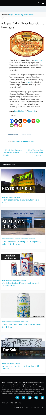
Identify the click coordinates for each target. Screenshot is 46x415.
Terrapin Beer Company (14, 197)
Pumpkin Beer (19, 111)
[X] (16, 121)
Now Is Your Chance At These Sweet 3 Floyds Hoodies (12, 152)
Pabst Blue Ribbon (21, 280)
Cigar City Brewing (16, 15)
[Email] (12, 125)
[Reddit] (25, 121)
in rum (28, 82)
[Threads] (20, 121)
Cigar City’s (39, 60)
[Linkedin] (29, 121)
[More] (20, 125)
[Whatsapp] (38, 121)
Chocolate (17, 141)
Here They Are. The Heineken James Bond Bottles (34, 152)
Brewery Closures (13, 238)
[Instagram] (16, 125)
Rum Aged (30, 141)
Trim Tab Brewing (30, 238)
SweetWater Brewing (22, 321)
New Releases (29, 15)
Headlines (5, 197)
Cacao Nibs (32, 111)
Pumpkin (24, 141)
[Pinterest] (33, 121)
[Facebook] (12, 121)
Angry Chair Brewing (8, 363)
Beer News (5, 238)
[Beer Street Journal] (23, 3)
